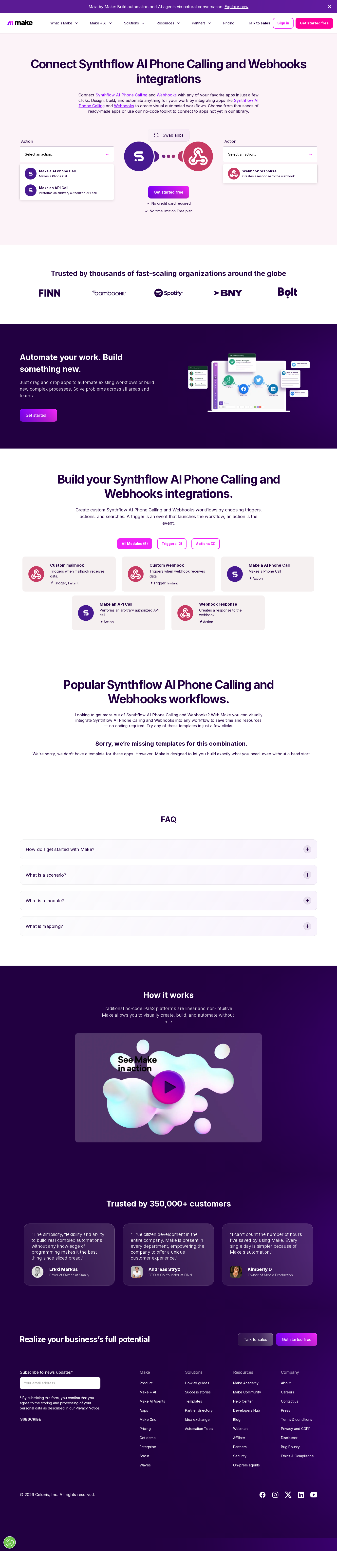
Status (145, 1456)
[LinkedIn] (301, 1494)
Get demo (148, 1438)
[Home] (20, 23)
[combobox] (25, 154)
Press (285, 1410)
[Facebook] (262, 1494)
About (286, 1383)
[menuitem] (64, 23)
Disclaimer (289, 1438)
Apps (144, 1410)
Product (146, 1383)
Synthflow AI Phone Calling (121, 94)
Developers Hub (246, 1410)
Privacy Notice (87, 1408)
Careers (287, 1392)
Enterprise (148, 1447)
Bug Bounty (290, 1447)
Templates (193, 1401)
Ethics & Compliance (297, 1456)
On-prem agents (246, 1465)
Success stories (198, 1392)
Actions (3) (205, 543)
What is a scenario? (46, 875)
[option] (67, 173)
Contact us (289, 1401)
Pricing (228, 23)
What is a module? (45, 900)
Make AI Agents (152, 1401)
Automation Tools (199, 1428)
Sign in (283, 23)
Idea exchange (197, 1419)
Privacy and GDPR (296, 1428)
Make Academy (246, 1383)
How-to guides (197, 1383)
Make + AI (148, 1392)
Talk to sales (259, 23)
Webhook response (259, 171)
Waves (145, 1465)
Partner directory (199, 1410)
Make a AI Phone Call (57, 171)
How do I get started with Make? (60, 849)
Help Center (243, 1401)
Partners (240, 1447)
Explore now (236, 6)
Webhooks (167, 94)
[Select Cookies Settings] (9, 1542)
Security (239, 1456)
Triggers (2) (172, 543)
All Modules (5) (135, 543)
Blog (237, 1419)
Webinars (240, 1428)
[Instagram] (275, 1494)
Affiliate (239, 1438)
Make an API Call (53, 188)
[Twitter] (288, 1494)
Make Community (247, 1392)
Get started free (314, 23)
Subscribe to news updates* (46, 1372)
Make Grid (148, 1419)
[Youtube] (313, 1494)
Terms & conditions (296, 1419)
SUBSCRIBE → (32, 1419)
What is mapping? (44, 926)
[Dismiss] (329, 6)
